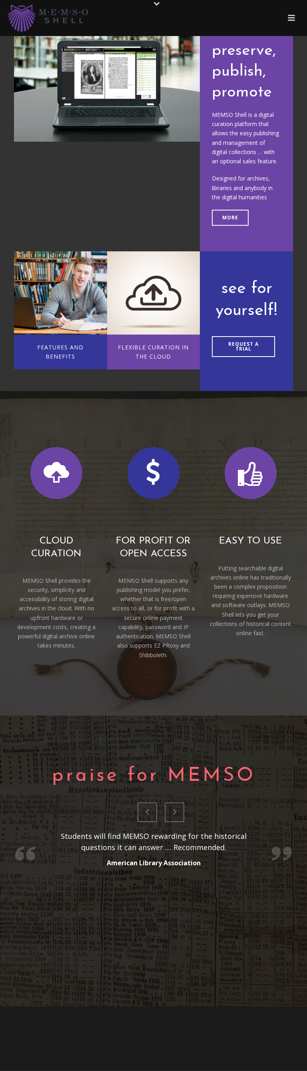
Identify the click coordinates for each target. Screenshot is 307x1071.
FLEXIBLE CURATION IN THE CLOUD (153, 351)
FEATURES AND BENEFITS (60, 351)
